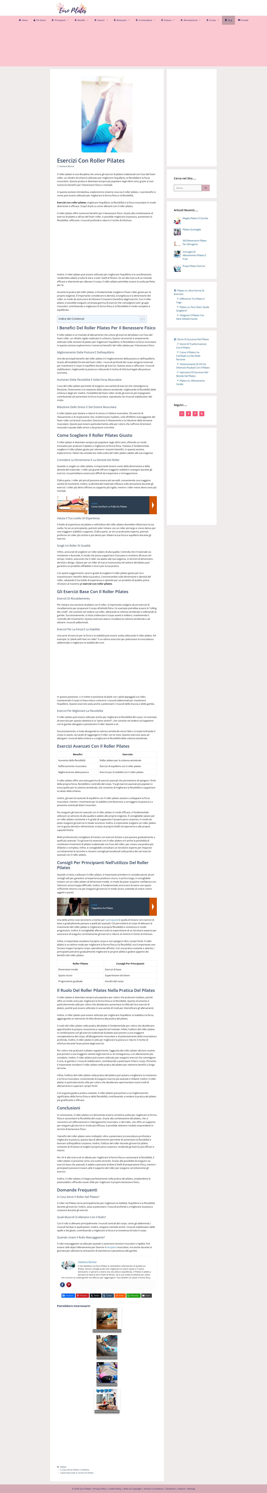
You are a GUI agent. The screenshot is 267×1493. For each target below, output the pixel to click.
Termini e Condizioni (153, 1488)
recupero (112, 1247)
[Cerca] (206, 188)
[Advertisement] (160, 7)
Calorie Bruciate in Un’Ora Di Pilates (77, 1472)
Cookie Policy (115, 1488)
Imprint (181, 1488)
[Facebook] (62, 1284)
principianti (112, 919)
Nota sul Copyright (132, 1488)
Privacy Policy (99, 1488)
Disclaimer (171, 1488)
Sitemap (191, 1488)
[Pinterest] (68, 1284)
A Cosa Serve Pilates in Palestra (74, 1469)
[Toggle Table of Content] (141, 319)
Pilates (63, 1467)
